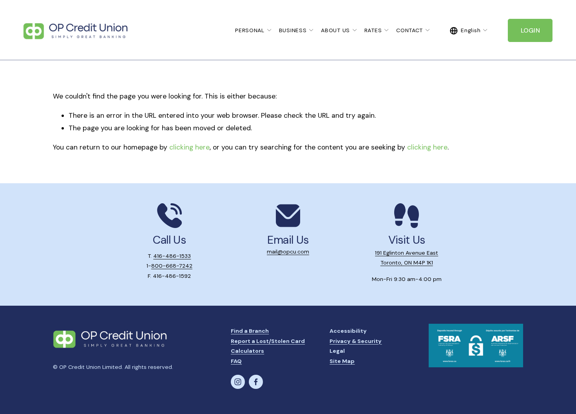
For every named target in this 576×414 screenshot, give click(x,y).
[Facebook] (256, 382)
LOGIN (530, 30)
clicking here (189, 147)
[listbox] (469, 30)
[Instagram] (238, 382)
